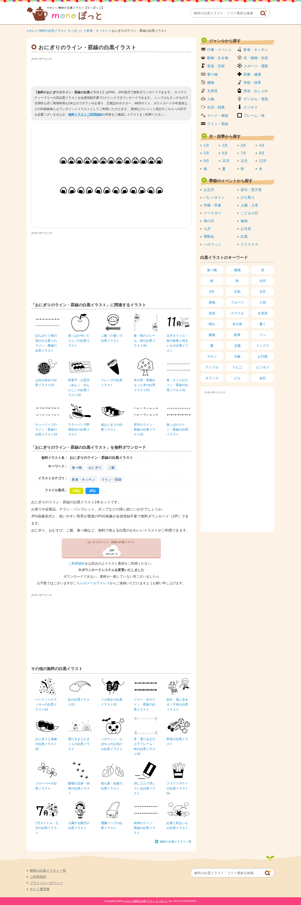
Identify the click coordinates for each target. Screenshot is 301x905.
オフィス (212, 378)
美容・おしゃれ (255, 91)
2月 (225, 145)
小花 (262, 302)
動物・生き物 (217, 58)
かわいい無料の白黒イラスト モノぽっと (55, 30)
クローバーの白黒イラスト (46, 786)
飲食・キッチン (97, 30)
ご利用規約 (76, 563)
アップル (212, 367)
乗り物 (212, 74)
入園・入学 (249, 205)
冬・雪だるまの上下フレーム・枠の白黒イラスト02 (144, 746)
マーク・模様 (217, 116)
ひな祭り (248, 197)
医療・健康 (252, 74)
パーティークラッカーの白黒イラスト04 (46, 704)
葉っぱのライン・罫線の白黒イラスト (177, 429)
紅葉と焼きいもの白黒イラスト (177, 825)
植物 (237, 270)
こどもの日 (249, 213)
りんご (237, 367)
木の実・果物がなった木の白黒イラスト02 (144, 385)
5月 (206, 153)
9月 (206, 161)
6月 (225, 153)
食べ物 (77, 467)
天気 (237, 291)
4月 (261, 145)
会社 (262, 378)
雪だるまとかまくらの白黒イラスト (79, 744)
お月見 (246, 229)
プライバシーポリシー (46, 883)
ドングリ (262, 345)
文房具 (212, 91)
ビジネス (250, 107)
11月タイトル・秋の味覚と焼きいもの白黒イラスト (177, 343)
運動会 (209, 236)
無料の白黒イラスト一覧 (175, 841)
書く (262, 324)
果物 (212, 302)
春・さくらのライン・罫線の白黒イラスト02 (177, 385)
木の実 (237, 324)
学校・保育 (252, 82)
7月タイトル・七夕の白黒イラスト (47, 828)
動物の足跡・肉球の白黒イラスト (79, 788)
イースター (212, 213)
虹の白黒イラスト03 (79, 702)
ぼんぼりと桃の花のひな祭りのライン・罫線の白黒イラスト (46, 343)
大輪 (237, 356)
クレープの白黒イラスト (112, 382)
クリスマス (249, 244)
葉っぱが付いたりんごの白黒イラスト (79, 340)
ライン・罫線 (111, 479)
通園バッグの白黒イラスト (112, 825)
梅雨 (244, 221)
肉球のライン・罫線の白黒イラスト (144, 828)
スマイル (237, 313)
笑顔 (212, 313)
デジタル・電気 (255, 99)
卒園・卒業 (212, 205)
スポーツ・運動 (255, 66)
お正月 (209, 190)
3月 (243, 145)
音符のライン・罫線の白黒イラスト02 (144, 429)
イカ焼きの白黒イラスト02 (112, 702)
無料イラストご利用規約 (85, 114)
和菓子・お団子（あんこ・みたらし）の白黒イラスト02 (79, 387)
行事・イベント (219, 50)
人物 (210, 99)
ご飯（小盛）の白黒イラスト (112, 338)
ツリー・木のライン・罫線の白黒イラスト (144, 704)
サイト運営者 (40, 889)
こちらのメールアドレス (91, 583)
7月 (243, 153)
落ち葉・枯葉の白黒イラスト (112, 786)
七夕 (207, 229)
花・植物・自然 (255, 58)
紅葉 (244, 236)
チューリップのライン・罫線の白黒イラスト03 (46, 429)
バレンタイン (214, 197)
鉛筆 (237, 335)
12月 (262, 161)
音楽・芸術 (216, 66)
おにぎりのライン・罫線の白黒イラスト (111, 542)
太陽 (237, 345)
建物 (210, 82)
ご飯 (111, 467)
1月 (206, 145)
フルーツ (237, 302)
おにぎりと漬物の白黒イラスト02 (46, 744)
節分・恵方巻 (251, 190)
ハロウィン (212, 244)
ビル (237, 378)
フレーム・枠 (254, 116)
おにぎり (95, 467)
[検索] (263, 12)
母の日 (209, 221)
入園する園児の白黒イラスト (79, 825)
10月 (226, 161)
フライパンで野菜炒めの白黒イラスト (79, 429)
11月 (244, 161)
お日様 (263, 356)
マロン (212, 356)
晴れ (212, 324)
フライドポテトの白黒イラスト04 (177, 788)
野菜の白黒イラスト (177, 741)
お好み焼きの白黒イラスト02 (46, 382)
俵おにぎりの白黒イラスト (112, 427)
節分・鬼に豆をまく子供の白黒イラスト (177, 704)
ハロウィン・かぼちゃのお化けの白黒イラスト (112, 744)
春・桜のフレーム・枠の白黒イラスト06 (144, 340)
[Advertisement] (111, 72)
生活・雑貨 (216, 107)
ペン (262, 335)
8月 (261, 153)
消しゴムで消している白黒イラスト (144, 788)
